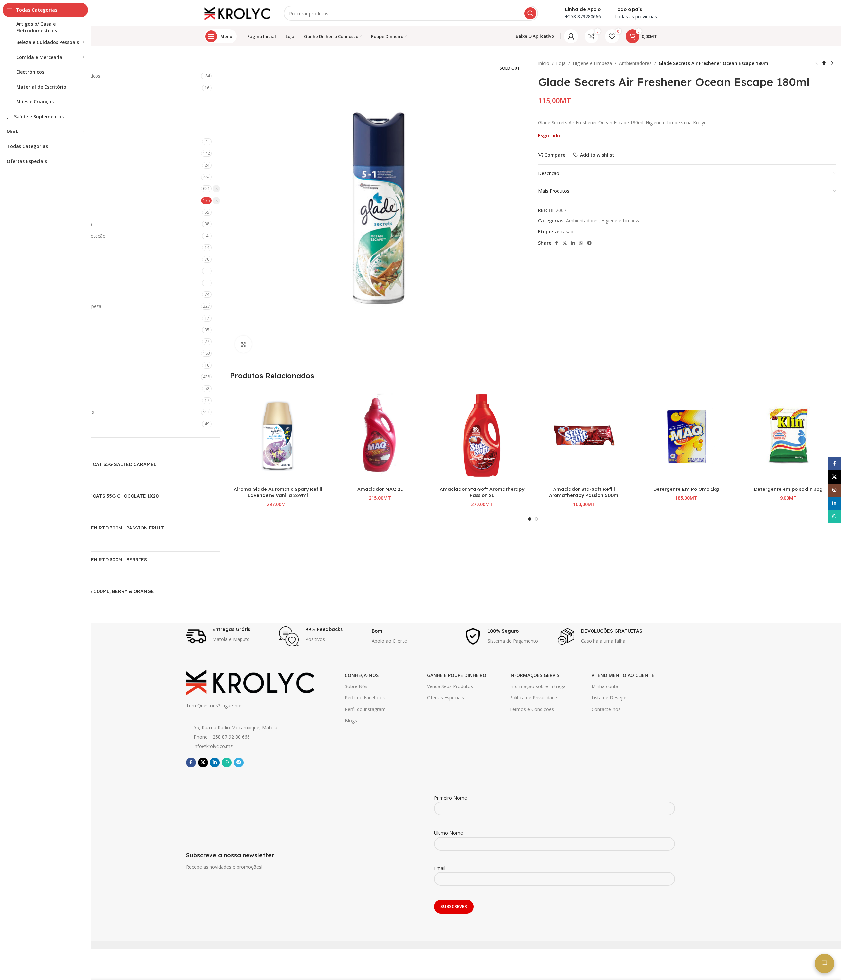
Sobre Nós (356, 686)
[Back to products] (824, 63)
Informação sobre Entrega (537, 686)
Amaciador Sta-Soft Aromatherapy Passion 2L (482, 492)
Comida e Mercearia (46, 120)
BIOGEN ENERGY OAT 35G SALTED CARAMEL (103, 464)
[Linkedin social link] (573, 243)
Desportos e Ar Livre (47, 165)
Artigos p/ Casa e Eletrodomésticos (62, 76)
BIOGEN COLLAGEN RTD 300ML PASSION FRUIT (107, 528)
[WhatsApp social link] (581, 243)
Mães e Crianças (42, 353)
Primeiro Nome (450, 798)
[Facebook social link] (556, 243)
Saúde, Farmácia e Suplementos (59, 412)
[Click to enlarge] (243, 344)
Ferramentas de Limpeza (56, 247)
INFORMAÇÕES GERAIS (534, 675)
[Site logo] (237, 13)
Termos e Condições (531, 709)
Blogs (351, 720)
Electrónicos (38, 177)
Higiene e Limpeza (44, 188)
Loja (561, 63)
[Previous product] (816, 63)
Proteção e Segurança (48, 400)
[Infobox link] (229, 636)
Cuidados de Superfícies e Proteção (68, 236)
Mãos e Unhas (40, 365)
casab (567, 231)
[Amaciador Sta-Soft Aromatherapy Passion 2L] (482, 435)
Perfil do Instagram (365, 709)
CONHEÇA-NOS (362, 675)
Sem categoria (40, 424)
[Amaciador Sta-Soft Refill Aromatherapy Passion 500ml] (584, 435)
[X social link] (564, 243)
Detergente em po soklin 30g (788, 489)
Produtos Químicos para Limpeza (65, 306)
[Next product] (832, 63)
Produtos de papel (49, 294)
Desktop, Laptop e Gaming (54, 153)
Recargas (45, 212)
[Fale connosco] (824, 963)
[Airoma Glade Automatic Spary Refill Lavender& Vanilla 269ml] (277, 435)
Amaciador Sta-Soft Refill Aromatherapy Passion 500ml (584, 492)
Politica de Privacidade (533, 697)
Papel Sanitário (46, 283)
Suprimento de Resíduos (56, 318)
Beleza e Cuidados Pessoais (55, 100)
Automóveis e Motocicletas (54, 88)
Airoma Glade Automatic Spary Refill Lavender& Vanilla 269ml (278, 492)
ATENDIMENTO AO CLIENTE (623, 675)
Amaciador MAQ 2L (380, 489)
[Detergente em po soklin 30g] (788, 435)
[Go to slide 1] (529, 519)
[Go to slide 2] (536, 519)
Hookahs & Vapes (44, 341)
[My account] (571, 36)
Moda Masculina (42, 388)
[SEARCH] (530, 13)
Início (543, 63)
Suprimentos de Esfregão (57, 330)
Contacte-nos (606, 709)
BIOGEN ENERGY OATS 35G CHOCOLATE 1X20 (105, 496)
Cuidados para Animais (49, 141)
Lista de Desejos (610, 697)
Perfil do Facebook (365, 697)
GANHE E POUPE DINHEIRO (456, 675)
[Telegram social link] (589, 243)
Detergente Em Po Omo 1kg (686, 489)
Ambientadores (47, 200)
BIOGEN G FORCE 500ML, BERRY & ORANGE (102, 591)
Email (439, 868)
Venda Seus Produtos (450, 686)
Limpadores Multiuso (52, 271)
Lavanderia (41, 259)
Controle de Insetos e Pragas (61, 224)
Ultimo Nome (448, 833)
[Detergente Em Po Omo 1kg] (686, 435)
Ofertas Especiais (445, 697)
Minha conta (605, 686)
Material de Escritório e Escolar (58, 377)
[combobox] (411, 13)
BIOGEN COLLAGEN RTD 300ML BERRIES (99, 560)
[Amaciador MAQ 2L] (380, 435)
